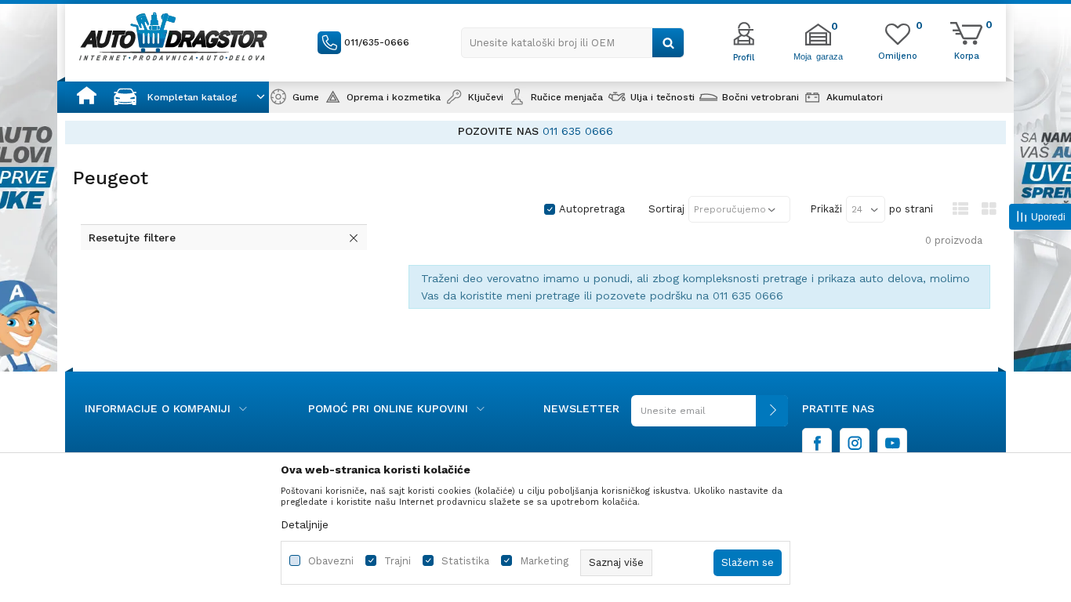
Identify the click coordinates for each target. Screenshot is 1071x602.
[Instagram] (854, 443)
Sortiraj (666, 209)
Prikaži (826, 209)
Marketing (544, 561)
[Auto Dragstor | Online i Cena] (173, 36)
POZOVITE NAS (498, 131)
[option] (535, 131)
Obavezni (331, 561)
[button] (572, 42)
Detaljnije (305, 524)
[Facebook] (817, 443)
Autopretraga (592, 209)
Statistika (465, 561)
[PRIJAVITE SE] (709, 416)
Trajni (397, 561)
